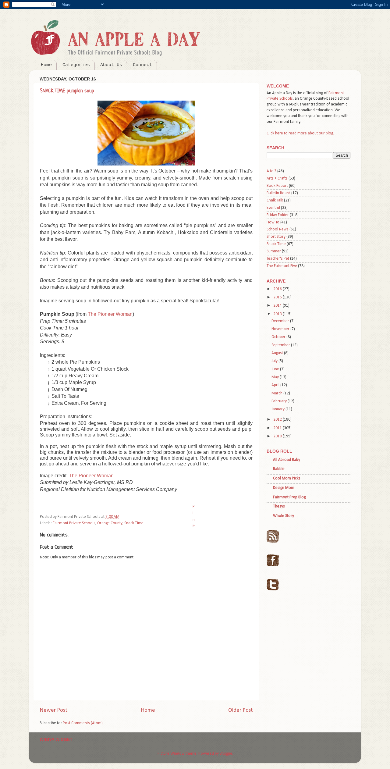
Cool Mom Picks (286, 478)
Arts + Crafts (277, 178)
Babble (279, 469)
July (274, 361)
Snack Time (134, 523)
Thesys (279, 506)
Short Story (276, 237)
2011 (278, 428)
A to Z (271, 171)
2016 (278, 289)
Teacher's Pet (278, 259)
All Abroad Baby (286, 460)
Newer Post (53, 710)
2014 (278, 306)
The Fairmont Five (282, 266)
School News (278, 229)
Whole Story (283, 516)
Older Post (240, 710)
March (277, 393)
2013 (278, 314)
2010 (278, 436)
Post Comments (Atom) (83, 723)
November (280, 329)
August (277, 353)
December (280, 321)
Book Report (277, 186)
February (279, 401)
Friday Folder (278, 215)
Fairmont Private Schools (74, 523)
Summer (274, 251)
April (275, 385)
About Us (111, 65)
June (275, 369)
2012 (278, 420)
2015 (278, 297)
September (281, 345)
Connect (142, 65)
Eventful (273, 208)
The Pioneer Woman (110, 314)
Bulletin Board (278, 193)
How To (273, 222)
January (278, 409)
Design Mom (283, 488)
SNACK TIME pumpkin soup (67, 91)
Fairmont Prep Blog (289, 497)
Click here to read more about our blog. (300, 133)
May (275, 377)
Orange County (109, 523)
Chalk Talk (275, 200)
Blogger (226, 754)
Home (46, 65)
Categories (76, 65)
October (278, 337)
